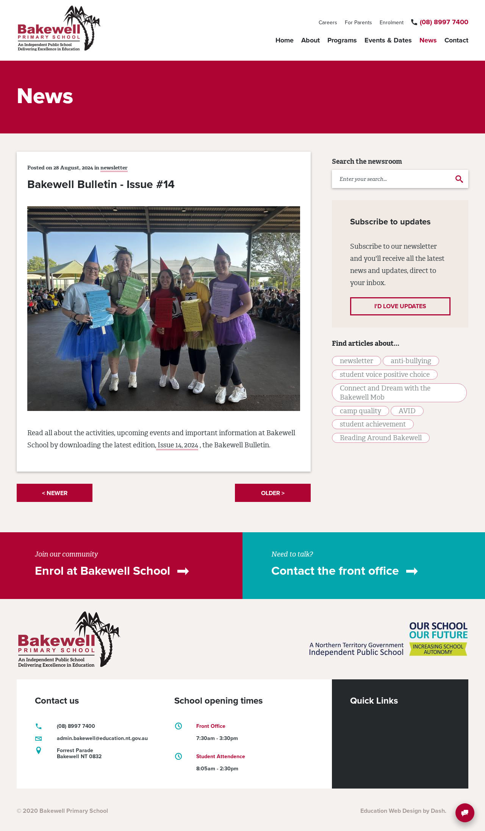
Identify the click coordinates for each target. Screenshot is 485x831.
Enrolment (392, 22)
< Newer (54, 493)
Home (284, 40)
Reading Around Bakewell (381, 437)
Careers (328, 22)
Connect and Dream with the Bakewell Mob (385, 393)
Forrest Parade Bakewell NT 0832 (79, 753)
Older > (273, 493)
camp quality (360, 411)
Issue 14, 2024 (177, 445)
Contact (456, 40)
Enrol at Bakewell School (102, 571)
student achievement (373, 424)
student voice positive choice (385, 374)
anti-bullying (411, 360)
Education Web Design (390, 811)
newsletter (114, 167)
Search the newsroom (367, 161)
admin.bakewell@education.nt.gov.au (102, 738)
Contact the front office (335, 571)
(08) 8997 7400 (444, 22)
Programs (342, 40)
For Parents (358, 22)
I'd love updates (400, 306)
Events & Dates (388, 40)
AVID (407, 411)
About (310, 40)
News (428, 40)
